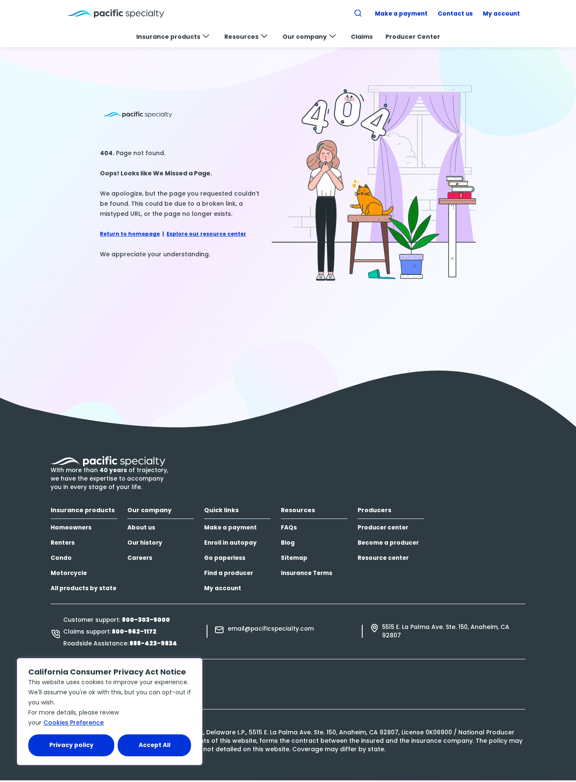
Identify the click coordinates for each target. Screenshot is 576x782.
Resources (241, 36)
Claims (362, 36)
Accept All (154, 745)
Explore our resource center (206, 233)
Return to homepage (130, 233)
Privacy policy (71, 745)
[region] (109, 711)
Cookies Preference (73, 722)
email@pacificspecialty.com (271, 629)
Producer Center (412, 36)
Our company (305, 36)
